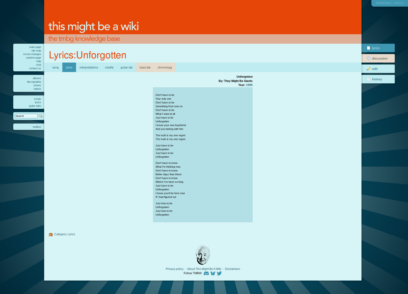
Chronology (165, 67)
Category (60, 234)
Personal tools (389, 3)
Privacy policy (174, 269)
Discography (34, 81)
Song (55, 67)
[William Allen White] (203, 255)
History (377, 79)
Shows (37, 85)
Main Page (35, 47)
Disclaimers (232, 269)
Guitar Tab (127, 67)
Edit (375, 69)
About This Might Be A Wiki (204, 269)
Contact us (35, 68)
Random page (33, 57)
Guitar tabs (35, 105)
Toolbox (37, 126)
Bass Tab (145, 67)
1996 (249, 84)
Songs (37, 98)
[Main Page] (202, 22)
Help (38, 61)
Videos (37, 88)
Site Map (36, 50)
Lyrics (71, 234)
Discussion (380, 58)
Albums (37, 78)
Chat (38, 64)
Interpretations (89, 67)
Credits (109, 67)
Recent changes (32, 54)
